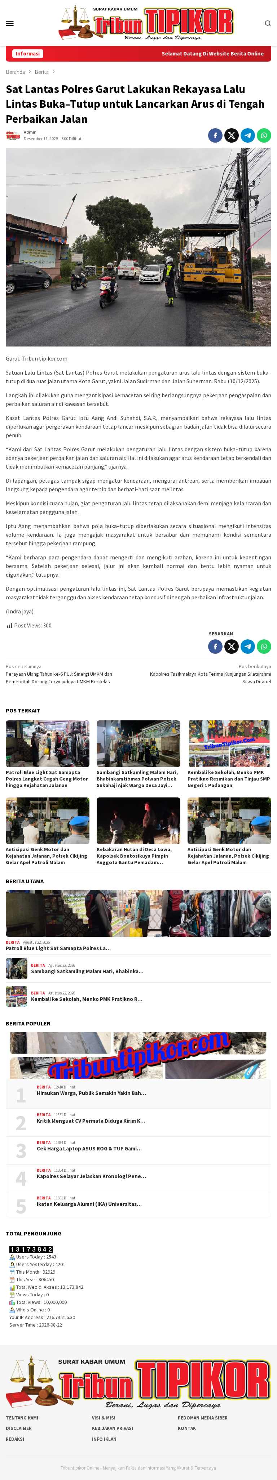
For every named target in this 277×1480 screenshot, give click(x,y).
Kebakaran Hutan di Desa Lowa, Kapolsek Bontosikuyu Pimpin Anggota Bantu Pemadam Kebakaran (134, 856)
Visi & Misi (103, 1418)
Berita (12, 942)
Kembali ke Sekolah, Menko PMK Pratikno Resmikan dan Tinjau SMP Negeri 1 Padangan (229, 778)
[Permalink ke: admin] (13, 135)
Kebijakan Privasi (112, 1428)
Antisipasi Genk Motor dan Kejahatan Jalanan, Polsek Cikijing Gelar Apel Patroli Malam (46, 856)
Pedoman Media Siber (203, 1418)
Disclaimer (19, 1428)
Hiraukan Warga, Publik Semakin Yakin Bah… (91, 1093)
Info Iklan (104, 1439)
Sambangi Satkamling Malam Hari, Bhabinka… (87, 971)
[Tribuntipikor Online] (146, 22)
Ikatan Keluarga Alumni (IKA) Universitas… (89, 1204)
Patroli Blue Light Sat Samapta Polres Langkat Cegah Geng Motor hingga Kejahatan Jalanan (47, 778)
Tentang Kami (22, 1418)
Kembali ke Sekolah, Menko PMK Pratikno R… (86, 999)
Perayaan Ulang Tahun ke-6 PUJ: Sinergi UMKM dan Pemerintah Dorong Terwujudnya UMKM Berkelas (59, 674)
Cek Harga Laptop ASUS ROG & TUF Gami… (89, 1148)
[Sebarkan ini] (215, 135)
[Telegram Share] (248, 135)
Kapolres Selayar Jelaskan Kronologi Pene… (91, 1176)
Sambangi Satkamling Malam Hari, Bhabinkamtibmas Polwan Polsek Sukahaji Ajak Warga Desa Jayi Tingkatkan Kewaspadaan (137, 778)
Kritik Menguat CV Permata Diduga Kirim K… (91, 1121)
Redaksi (15, 1439)
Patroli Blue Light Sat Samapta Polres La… (58, 948)
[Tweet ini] (231, 135)
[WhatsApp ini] (264, 135)
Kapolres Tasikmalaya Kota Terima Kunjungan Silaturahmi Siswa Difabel (210, 674)
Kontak (187, 1428)
